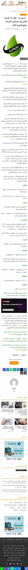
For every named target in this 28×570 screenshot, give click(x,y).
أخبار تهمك (22, 550)
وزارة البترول (6, 555)
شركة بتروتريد (12, 507)
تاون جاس (19, 507)
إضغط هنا (24, 84)
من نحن (25, 539)
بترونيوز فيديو (11, 557)
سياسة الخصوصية (10, 539)
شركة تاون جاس (23, 510)
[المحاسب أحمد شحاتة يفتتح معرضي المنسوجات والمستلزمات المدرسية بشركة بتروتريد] (21, 404)
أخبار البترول (19, 11)
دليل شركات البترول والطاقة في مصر (14, 560)
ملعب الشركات (16, 550)
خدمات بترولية (7, 545)
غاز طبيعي (24, 548)
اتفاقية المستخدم (18, 539)
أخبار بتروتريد (13, 11)
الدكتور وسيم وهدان (18, 502)
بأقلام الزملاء (6, 550)
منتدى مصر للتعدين (13, 555)
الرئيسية (24, 11)
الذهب (11, 502)
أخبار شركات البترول (11, 552)
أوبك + (25, 502)
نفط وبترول (18, 552)
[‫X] (21, 369)
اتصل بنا (3, 539)
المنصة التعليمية (17, 548)
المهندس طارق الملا (22, 504)
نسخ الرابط (14, 362)
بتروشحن (19, 325)
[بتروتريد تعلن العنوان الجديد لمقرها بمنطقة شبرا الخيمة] (7, 404)
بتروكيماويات (13, 545)
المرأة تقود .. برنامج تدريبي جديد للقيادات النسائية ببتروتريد (21, 428)
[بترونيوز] (14, 3)
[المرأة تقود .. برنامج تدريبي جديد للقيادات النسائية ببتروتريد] (21, 421)
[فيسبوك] (25, 369)
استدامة (22, 545)
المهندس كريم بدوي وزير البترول (10, 504)
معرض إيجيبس (21, 555)
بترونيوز (23, 28)
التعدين (18, 545)
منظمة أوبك (15, 510)
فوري (11, 325)
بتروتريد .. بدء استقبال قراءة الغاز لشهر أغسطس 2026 (7, 428)
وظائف (10, 550)
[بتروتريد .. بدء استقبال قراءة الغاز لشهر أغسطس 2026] (7, 421)
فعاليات (4, 552)
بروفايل (23, 552)
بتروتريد (16, 63)
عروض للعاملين (10, 548)
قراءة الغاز (15, 355)
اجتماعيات (4, 548)
